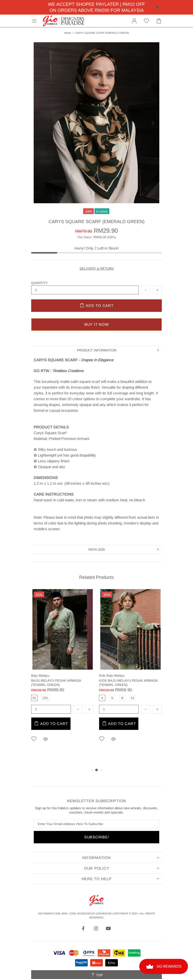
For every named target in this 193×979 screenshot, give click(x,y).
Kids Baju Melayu (112, 675)
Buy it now (96, 324)
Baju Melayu (40, 675)
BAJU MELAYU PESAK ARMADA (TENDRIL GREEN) (56, 683)
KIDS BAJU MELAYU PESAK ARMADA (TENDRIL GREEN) (128, 683)
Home (67, 32)
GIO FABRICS (63, 21)
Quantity (39, 283)
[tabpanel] (62, 673)
